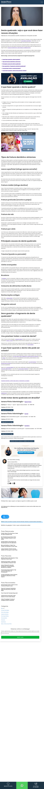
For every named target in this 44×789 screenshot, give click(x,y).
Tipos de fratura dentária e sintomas (11, 61)
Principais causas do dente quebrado (11, 64)
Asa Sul (26, 413)
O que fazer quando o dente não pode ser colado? (14, 70)
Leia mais (4, 516)
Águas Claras (28, 401)
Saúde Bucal (3, 621)
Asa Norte (27, 425)
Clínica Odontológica (5, 612)
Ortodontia (3, 619)
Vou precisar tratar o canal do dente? (11, 68)
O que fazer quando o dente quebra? (11, 59)
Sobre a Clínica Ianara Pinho (6, 623)
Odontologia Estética (5, 616)
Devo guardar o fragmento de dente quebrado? (14, 66)
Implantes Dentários (4, 614)
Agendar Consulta (20, 637)
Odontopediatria (4, 618)
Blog (2, 608)
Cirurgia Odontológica (5, 610)
